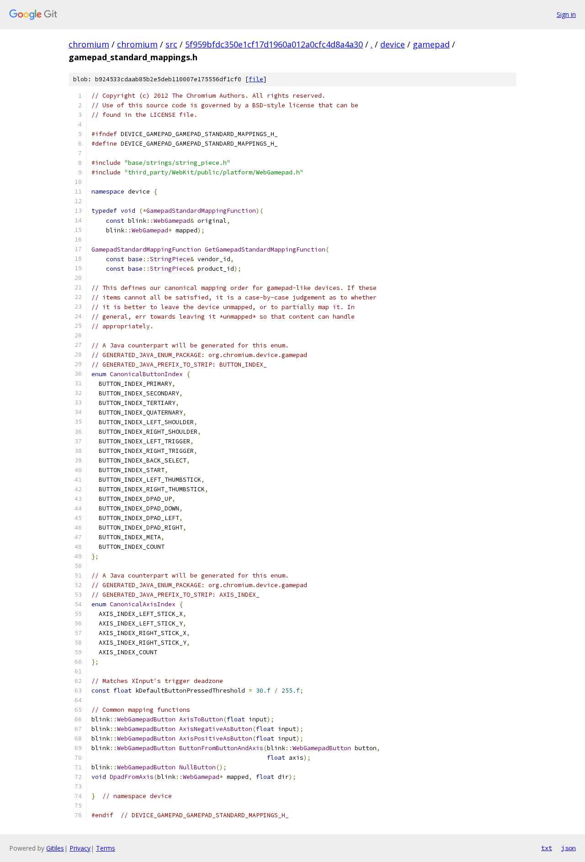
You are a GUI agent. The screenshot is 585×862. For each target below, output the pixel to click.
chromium (89, 44)
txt (546, 848)
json (568, 848)
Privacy (79, 848)
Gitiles (55, 848)
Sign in (566, 14)
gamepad (431, 44)
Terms (105, 848)
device (392, 44)
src (171, 44)
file (256, 79)
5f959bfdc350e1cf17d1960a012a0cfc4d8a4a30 (274, 44)
